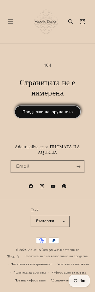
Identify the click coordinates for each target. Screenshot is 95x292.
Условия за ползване (73, 264)
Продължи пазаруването (47, 112)
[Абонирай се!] (78, 166)
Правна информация (30, 280)
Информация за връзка (69, 272)
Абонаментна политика (68, 280)
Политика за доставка (29, 272)
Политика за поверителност (32, 264)
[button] (10, 21)
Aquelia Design (40, 250)
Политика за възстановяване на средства (56, 256)
